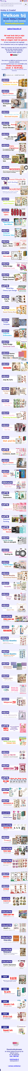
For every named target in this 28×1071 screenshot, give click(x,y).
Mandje (6, 3)
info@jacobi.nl (14, 1059)
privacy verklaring (14, 1066)
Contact (19, 3)
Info (1, 5)
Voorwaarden (15, 3)
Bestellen (10, 3)
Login (12, 5)
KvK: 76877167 (14, 1056)
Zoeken (2, 3)
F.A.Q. (4, 5)
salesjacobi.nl (14, 29)
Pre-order (8, 5)
